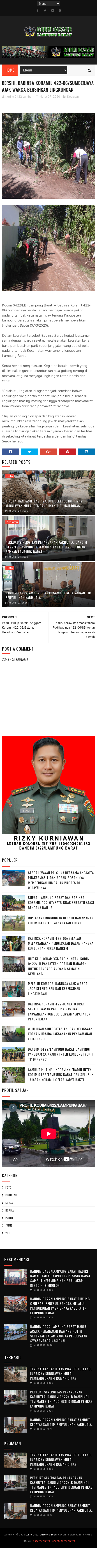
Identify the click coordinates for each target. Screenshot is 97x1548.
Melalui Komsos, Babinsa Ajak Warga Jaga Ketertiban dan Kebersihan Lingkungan (58, 988)
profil (9, 1218)
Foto (10, 476)
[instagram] (52, 10)
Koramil (10, 1203)
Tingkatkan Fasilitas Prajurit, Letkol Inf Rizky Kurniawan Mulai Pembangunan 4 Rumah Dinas (43, 503)
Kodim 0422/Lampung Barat (41, 1534)
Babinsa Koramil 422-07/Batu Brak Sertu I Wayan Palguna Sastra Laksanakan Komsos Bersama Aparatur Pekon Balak (59, 1011)
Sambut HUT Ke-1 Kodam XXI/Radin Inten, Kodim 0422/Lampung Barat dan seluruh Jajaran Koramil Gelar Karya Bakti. (61, 1074)
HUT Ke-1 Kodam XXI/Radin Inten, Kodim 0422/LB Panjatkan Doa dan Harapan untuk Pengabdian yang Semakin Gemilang (59, 966)
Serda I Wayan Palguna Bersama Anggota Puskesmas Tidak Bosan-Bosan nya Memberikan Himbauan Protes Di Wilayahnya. (61, 880)
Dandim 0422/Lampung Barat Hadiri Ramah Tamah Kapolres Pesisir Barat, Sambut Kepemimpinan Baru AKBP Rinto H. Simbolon (60, 1278)
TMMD (9, 1225)
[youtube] (60, 10)
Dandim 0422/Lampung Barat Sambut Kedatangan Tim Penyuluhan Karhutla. (48, 595)
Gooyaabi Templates (63, 1541)
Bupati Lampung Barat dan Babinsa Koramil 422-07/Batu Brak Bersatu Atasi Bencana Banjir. (61, 902)
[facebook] (37, 10)
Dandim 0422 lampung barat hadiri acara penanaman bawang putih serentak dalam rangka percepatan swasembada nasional (59, 1333)
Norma (9, 1210)
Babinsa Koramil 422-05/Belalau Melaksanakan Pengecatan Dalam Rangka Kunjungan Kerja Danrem (60, 943)
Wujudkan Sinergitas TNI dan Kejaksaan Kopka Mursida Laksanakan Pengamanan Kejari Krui (60, 1033)
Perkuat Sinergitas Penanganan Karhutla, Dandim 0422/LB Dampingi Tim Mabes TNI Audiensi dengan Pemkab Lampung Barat (46, 547)
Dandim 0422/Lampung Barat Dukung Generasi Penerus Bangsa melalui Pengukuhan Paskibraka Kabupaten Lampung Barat (60, 1305)
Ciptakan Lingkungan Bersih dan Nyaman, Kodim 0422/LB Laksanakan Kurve (61, 920)
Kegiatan (73, 97)
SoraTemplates (41, 1541)
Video (9, 1233)
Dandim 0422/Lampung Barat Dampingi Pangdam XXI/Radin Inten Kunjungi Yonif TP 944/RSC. (60, 1054)
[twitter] (45, 10)
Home (10, 70)
